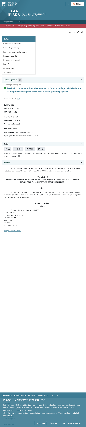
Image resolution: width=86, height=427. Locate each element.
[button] (43, 80)
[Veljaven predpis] (5, 88)
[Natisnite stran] (82, 32)
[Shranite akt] (74, 32)
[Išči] (67, 4)
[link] (8, 22)
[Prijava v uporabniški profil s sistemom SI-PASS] (77, 4)
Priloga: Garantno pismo (12, 231)
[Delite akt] (78, 32)
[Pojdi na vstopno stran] (9, 6)
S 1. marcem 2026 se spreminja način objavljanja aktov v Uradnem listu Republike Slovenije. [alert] (38, 26)
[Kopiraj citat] (20, 80)
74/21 (18, 99)
